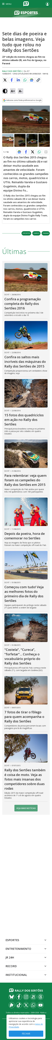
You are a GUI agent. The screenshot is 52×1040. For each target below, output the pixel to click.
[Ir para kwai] (33, 997)
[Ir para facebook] (19, 997)
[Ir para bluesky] (12, 997)
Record (11, 966)
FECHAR (26, 1033)
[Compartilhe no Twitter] (5, 80)
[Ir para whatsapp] (33, 1005)
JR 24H (10, 957)
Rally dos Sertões (11, 71)
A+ (13, 91)
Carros (36, 233)
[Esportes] (26, 12)
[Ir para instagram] (26, 997)
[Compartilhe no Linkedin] (18, 80)
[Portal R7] (26, 3)
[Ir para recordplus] (12, 1005)
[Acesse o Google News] (31, 80)
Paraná (46, 233)
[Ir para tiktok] (19, 1005)
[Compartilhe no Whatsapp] (25, 80)
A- (20, 91)
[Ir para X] (26, 1005)
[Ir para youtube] (40, 1005)
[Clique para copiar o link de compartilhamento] (38, 80)
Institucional (16, 975)
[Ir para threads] (40, 997)
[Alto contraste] (5, 91)
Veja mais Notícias (26, 808)
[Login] (47, 3)
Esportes (26, 233)
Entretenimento (18, 949)
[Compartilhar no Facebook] (11, 80)
